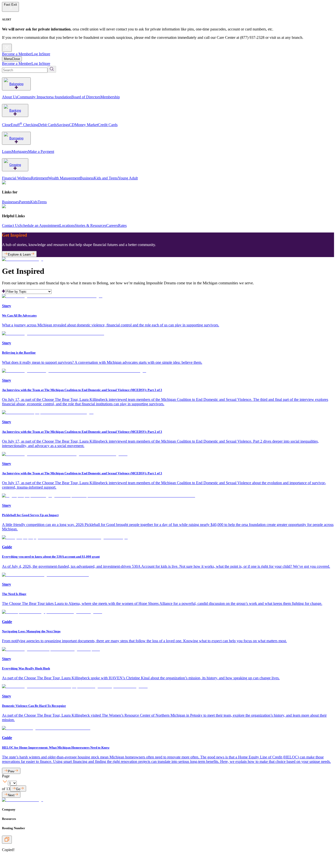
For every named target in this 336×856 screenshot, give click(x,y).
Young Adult (128, 178)
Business (87, 178)
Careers (112, 225)
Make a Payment (41, 151)
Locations (67, 225)
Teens (42, 202)
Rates (122, 225)
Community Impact (32, 97)
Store (46, 54)
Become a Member (16, 54)
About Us (9, 97)
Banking (15, 110)
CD (72, 125)
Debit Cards (47, 125)
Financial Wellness (16, 178)
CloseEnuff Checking (20, 125)
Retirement (39, 178)
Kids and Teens (106, 178)
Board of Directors (85, 97)
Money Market (86, 125)
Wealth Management (64, 178)
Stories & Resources (90, 225)
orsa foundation (59, 97)
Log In (36, 54)
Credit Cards (108, 125)
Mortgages (20, 151)
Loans (7, 151)
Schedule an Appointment (39, 225)
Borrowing (16, 138)
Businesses (10, 202)
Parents (24, 202)
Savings (63, 125)
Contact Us (10, 225)
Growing (15, 165)
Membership (110, 97)
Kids (34, 202)
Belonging (16, 84)
